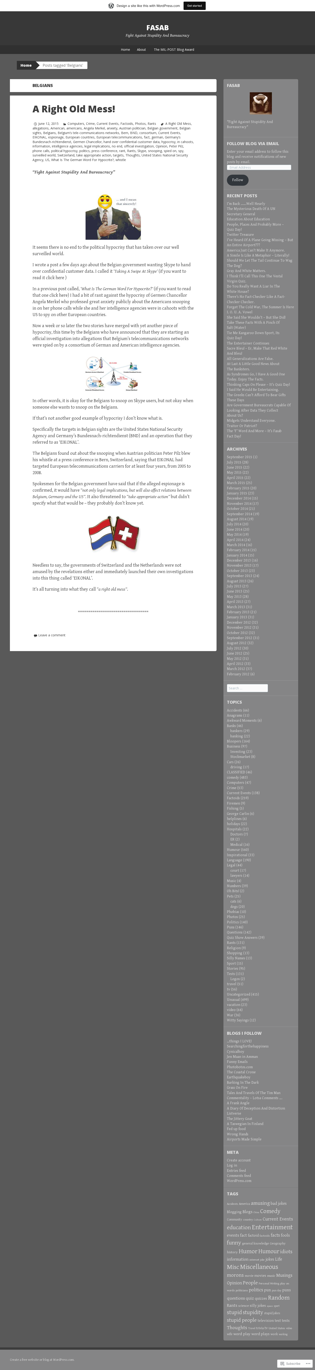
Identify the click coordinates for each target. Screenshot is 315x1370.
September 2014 (239, 514)
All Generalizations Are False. (250, 359)
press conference (104, 151)
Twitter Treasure (240, 235)
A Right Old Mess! (74, 108)
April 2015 (235, 478)
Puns (231, 927)
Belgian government (162, 128)
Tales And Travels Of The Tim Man (253, 1093)
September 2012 (239, 638)
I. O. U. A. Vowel (240, 312)
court (234, 870)
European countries (80, 137)
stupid (234, 1312)
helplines (234, 819)
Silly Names (236, 958)
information (41, 146)
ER (232, 839)
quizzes (261, 1298)
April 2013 (235, 602)
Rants (152, 123)
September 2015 (239, 457)
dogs (234, 907)
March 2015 (236, 483)
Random (279, 1297)
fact (147, 137)
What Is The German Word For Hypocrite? (82, 160)
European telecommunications (119, 137)
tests (286, 1321)
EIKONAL (39, 137)
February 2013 (238, 612)
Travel (251, 1328)
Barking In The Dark (243, 1082)
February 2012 (238, 674)
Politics (233, 922)
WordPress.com (239, 1181)
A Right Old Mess (178, 123)
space (270, 1305)
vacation (233, 1005)
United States (277, 1328)
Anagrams (234, 715)
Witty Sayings (238, 1020)
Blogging (234, 1212)
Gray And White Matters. (246, 271)
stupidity (253, 1312)
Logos (235, 979)
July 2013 (234, 586)
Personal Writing (269, 1283)
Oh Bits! (233, 891)
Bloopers (234, 741)
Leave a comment (51, 635)
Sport (231, 963)
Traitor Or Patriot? (242, 426)
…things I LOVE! (239, 1041)
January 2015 (237, 493)
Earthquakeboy (238, 1077)
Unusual (233, 1000)
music (271, 1276)
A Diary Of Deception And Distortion (256, 1108)
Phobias (233, 912)
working (283, 1334)
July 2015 (234, 462)
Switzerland (65, 155)
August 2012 (237, 643)
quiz (250, 1298)
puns (286, 1290)
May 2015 (234, 472)
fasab (157, 27)
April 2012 (235, 664)
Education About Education (248, 219)
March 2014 (236, 545)
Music (231, 881)
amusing (260, 1203)
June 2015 (234, 467)
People (250, 1283)
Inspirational (237, 855)
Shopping (234, 953)
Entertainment (272, 1227)
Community (234, 1219)
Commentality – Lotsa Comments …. (254, 1098)
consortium (147, 133)
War (230, 1015)
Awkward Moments (242, 720)
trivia (260, 1328)
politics (84, 151)
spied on (170, 151)
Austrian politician (132, 128)
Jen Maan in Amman (242, 1057)
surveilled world (44, 155)
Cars (230, 762)
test (278, 1320)
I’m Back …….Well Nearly (246, 204)
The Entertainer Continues (248, 343)
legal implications (97, 146)
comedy (233, 777)
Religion (234, 948)
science (243, 1306)
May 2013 (234, 597)
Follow (237, 180)
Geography (277, 1243)
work (274, 1334)
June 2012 (234, 653)
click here (55, 278)
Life (278, 1259)
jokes (270, 1259)
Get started (194, 5)
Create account (239, 1160)
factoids (265, 1236)
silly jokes (258, 1306)
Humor (248, 1251)
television (266, 1321)
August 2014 (237, 519)
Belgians (49, 133)
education (239, 1227)
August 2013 (237, 581)
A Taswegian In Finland (245, 1124)
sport (276, 1305)
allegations (41, 128)
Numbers (234, 886)
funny (234, 1242)
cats (233, 901)
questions (236, 1298)
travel (231, 984)
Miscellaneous (259, 1267)
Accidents (234, 710)
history (232, 1252)
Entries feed (236, 1171)
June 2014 (234, 529)
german (157, 137)
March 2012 (236, 669)
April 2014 (235, 540)
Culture (258, 1219)
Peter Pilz (176, 146)
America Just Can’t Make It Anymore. (256, 250)
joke (262, 1259)
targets (118, 155)
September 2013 (239, 576)
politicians (242, 1290)
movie (249, 1276)
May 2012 (234, 659)
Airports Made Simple (244, 1139)
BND (133, 133)
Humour (233, 850)
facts (275, 1235)
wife (229, 1334)
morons (235, 1275)
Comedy (270, 1211)
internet (254, 1260)
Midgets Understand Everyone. (251, 421)
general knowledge (255, 1243)
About (141, 49)
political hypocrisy (64, 151)
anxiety (112, 128)
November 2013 (239, 565)
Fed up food (236, 1129)
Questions (235, 932)
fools (285, 1235)
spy (180, 151)
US (47, 160)
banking (236, 736)
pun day (276, 1290)
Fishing (233, 808)
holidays (233, 824)
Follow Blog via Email (253, 143)
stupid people (242, 1320)
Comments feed (239, 1176)
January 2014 (237, 555)
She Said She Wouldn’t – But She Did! (256, 317)
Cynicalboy (235, 1052)
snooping (155, 151)
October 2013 (237, 571)
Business (233, 746)
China (256, 1212)
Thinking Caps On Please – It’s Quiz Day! (258, 385)
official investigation (139, 146)
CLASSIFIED (236, 772)
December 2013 (239, 560)
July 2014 (234, 524)
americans (74, 128)
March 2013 (236, 607)
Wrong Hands (237, 1134)
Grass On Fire (237, 1088)
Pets (230, 896)
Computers (76, 123)
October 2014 (237, 509)
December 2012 (239, 622)
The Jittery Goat (239, 1119)
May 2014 (234, 534)
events (233, 1235)
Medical (236, 845)
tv (228, 989)
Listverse (234, 1113)
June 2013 (234, 591)
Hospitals (234, 829)
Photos (140, 123)
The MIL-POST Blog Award (174, 49)
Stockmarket (240, 757)
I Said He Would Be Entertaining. (253, 390)
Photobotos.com (240, 1067)
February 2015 (238, 488)
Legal (231, 865)
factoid (253, 1235)
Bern (124, 133)
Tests (231, 974)
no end (117, 146)
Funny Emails (237, 1062)
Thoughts (132, 155)
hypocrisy (168, 142)
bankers (236, 731)
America (244, 1204)
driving (236, 767)
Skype (141, 151)
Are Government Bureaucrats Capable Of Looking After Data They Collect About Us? (259, 410)
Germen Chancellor (87, 142)
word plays (260, 1334)
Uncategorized (238, 994)
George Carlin (238, 814)
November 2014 (239, 504)
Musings (284, 1275)
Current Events (108, 123)
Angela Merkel (94, 128)
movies (260, 1276)
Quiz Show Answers (242, 938)
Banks (231, 726)
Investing (237, 752)
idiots (286, 1252)
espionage (56, 137)
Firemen (233, 803)
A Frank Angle (238, 1103)
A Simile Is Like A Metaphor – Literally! (258, 255)
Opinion (161, 146)
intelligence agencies (67, 146)
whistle (121, 160)
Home (125, 49)
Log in (232, 1165)
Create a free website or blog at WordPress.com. (42, 1360)
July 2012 (234, 648)
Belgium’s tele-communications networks (88, 133)
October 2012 (237, 633)
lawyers (236, 875)
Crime (90, 123)
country (248, 1219)
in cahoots (185, 142)
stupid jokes (272, 1313)
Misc (233, 1267)
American (58, 128)
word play (241, 1334)
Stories (232, 968)
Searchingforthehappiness (248, 1046)
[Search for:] (247, 688)
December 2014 (239, 498)
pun (267, 1290)
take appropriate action (93, 155)
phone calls (41, 151)
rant (122, 151)
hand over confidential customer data (132, 142)
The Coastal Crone (241, 1072)
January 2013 (237, 617)
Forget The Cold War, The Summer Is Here (260, 307)
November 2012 (239, 627)
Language (234, 860)
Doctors (236, 834)
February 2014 (238, 550)
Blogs (248, 1211)
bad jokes (279, 1203)
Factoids (126, 123)
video (231, 1010)
